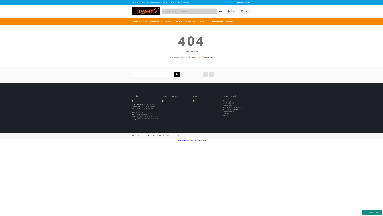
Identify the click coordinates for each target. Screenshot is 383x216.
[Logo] (146, 11)
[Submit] (177, 74)
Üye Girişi (226, 113)
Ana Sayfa (135, 2)
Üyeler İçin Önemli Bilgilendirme (179, 2)
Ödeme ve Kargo (155, 2)
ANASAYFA (199, 57)
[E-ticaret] (191, 141)
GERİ (184, 57)
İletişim (165, 2)
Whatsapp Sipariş (373, 213)
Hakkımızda (144, 2)
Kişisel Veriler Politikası (230, 109)
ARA (220, 11)
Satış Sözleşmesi (228, 101)
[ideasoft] (181, 141)
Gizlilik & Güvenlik (228, 103)
